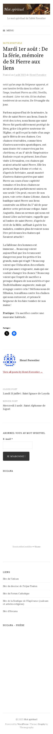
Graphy (41, 724)
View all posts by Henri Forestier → (23, 371)
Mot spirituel (30, 719)
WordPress (22, 724)
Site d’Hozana (10, 611)
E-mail (8, 438)
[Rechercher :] (47, 30)
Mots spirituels (12, 43)
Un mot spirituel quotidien (22, 546)
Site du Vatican (11, 578)
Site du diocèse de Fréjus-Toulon (20, 586)
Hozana (37, 546)
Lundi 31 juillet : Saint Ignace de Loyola (26, 393)
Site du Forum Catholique (16, 593)
